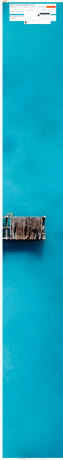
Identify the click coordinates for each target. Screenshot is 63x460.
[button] (1, 1)
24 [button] (25, 20)
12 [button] (47, 15)
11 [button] (27, 17)
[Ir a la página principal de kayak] (5, 1)
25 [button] (27, 20)
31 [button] (25, 22)
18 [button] (45, 17)
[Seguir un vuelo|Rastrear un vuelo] (1, 10)
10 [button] (25, 17)
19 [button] (47, 17)
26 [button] (29, 20)
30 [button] (36, 20)
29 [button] (34, 20)
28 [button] (32, 20)
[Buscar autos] (1, 6)
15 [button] (34, 17)
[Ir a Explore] (1, 8)
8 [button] (34, 15)
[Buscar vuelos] (1, 3)
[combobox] (17, 6)
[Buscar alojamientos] (1, 5)
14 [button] (32, 17)
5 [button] (47, 13)
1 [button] (34, 13)
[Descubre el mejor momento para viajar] (1, 11)
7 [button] (38, 15)
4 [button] (27, 15)
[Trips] (1, 13)
